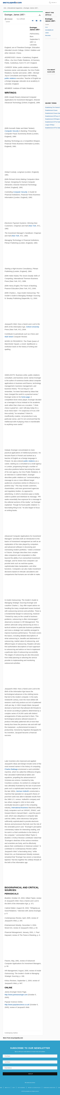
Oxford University (32, 327)
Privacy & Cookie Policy (34, 1087)
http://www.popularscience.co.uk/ (17, 1005)
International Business (19, 808)
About (49, 30)
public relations (10, 78)
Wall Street (9, 337)
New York (32, 226)
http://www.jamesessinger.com (16, 995)
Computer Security (12, 131)
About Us (7, 1087)
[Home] (12, 3)
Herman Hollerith (22, 791)
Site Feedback (21, 1087)
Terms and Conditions (49, 1087)
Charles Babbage (11, 769)
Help (13, 1087)
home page (25, 397)
